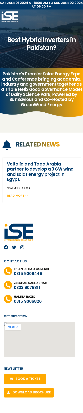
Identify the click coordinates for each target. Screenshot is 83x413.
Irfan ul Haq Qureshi (31, 269)
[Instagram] (22, 247)
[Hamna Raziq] (8, 299)
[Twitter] (14, 247)
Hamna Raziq (25, 296)
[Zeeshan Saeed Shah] (8, 285)
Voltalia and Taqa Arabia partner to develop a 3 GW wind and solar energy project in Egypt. (40, 171)
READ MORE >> (18, 196)
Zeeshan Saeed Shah (30, 283)
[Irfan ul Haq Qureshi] (8, 271)
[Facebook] (6, 247)
